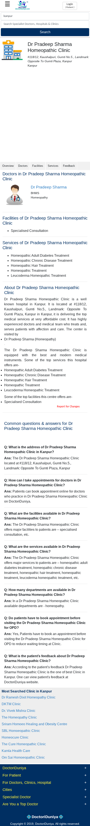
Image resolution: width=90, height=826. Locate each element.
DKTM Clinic (11, 704)
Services (53, 165)
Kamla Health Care (16, 751)
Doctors (23, 165)
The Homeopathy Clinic (19, 717)
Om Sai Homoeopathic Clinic (23, 757)
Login (69, 6)
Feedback (69, 165)
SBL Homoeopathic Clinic (21, 731)
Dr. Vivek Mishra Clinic (18, 710)
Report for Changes (68, 406)
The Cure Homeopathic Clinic (24, 744)
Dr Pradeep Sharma (49, 187)
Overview (8, 165)
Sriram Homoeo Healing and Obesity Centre (34, 724)
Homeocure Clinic (15, 737)
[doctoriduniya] (22, 9)
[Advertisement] (45, 115)
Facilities (37, 165)
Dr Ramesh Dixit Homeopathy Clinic (28, 697)
